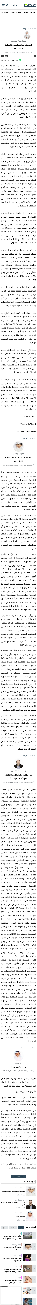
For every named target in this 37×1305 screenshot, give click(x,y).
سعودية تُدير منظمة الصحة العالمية (13, 1191)
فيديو (6, 12)
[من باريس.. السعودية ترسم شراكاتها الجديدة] (31, 1204)
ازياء (19, 1277)
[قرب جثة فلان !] (31, 1216)
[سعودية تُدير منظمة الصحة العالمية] (31, 1191)
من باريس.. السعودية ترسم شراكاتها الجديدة (13, 1203)
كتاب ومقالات (25, 28)
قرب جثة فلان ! (20, 1216)
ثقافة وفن (17, 1255)
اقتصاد (12, 12)
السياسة (18, 1266)
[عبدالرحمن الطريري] (18, 35)
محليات (25, 12)
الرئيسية (32, 12)
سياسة (18, 12)
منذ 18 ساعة (20, 1195)
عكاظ (33, 28)
